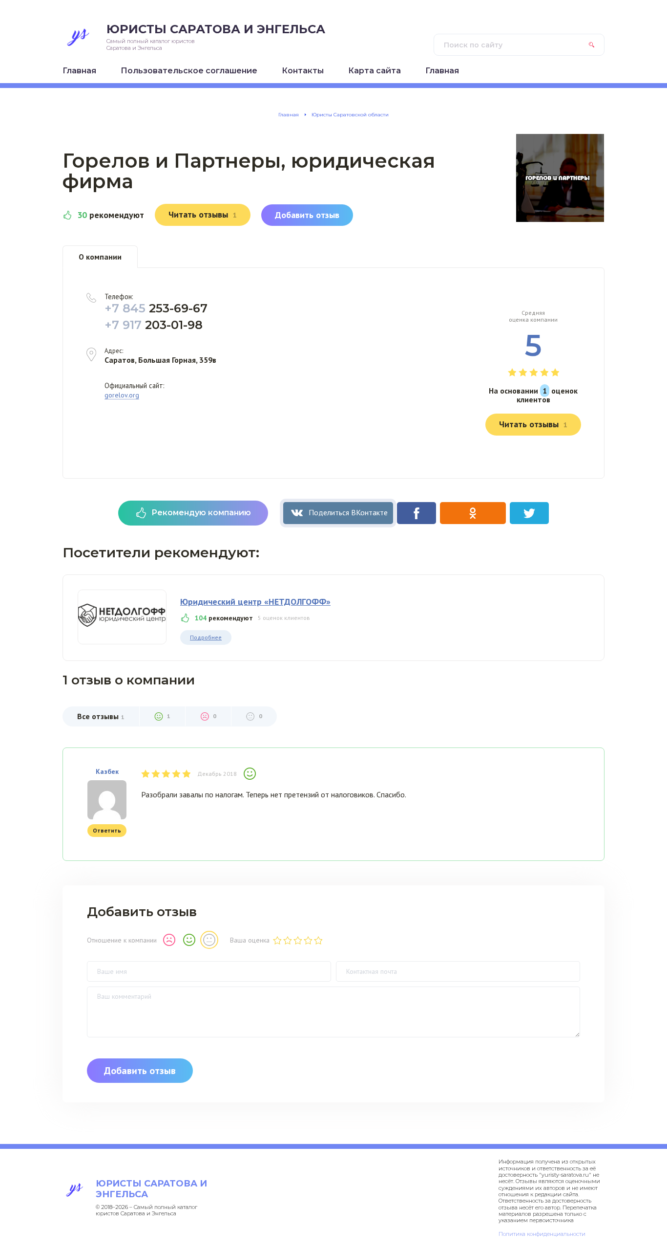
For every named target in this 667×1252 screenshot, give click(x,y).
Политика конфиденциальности (542, 1233)
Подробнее (206, 637)
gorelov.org (121, 395)
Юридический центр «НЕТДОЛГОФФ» (255, 602)
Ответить (107, 830)
